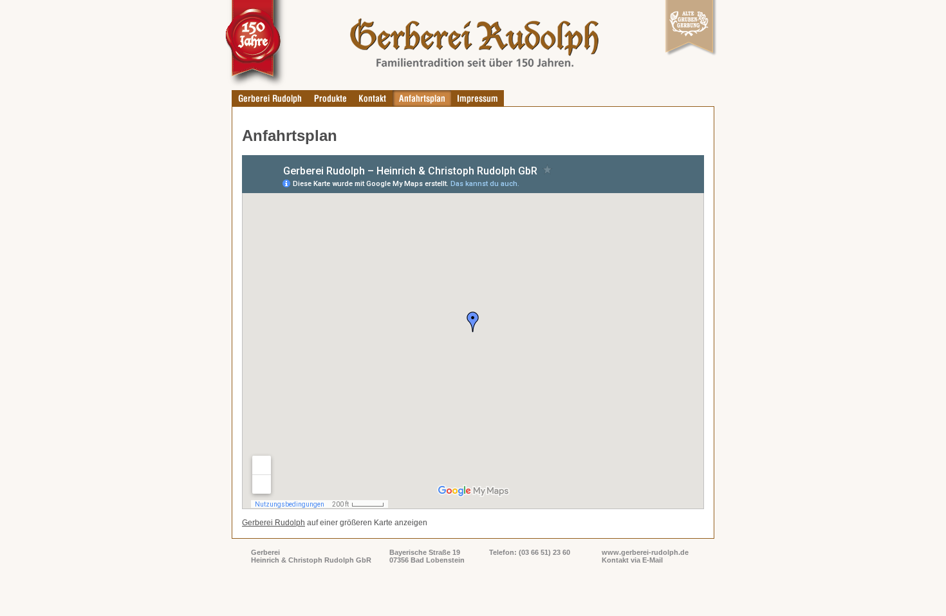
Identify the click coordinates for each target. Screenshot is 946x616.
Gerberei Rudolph (273, 522)
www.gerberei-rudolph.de (645, 552)
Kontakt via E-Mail (632, 560)
